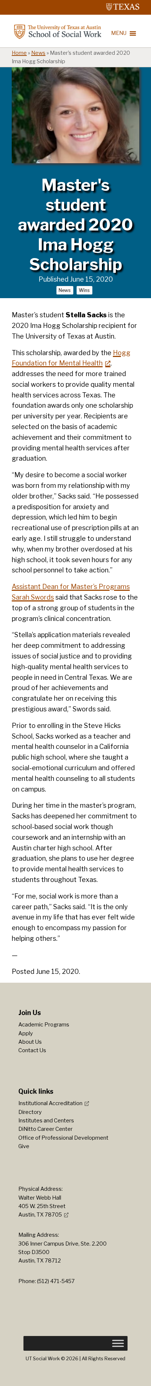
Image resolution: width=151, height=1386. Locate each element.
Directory (30, 1112)
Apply (25, 1033)
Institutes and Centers (46, 1120)
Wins (84, 290)
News (38, 53)
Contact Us (32, 1050)
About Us (30, 1042)
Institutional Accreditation (50, 1103)
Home (19, 53)
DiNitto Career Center (45, 1129)
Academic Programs (43, 1024)
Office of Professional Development (63, 1138)
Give (23, 1146)
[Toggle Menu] (118, 1343)
